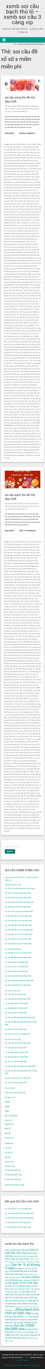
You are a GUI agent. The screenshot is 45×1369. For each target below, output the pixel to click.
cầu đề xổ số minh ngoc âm (23, 158)
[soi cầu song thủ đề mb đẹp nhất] (22, 90)
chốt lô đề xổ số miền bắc (22, 580)
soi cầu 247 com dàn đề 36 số (23, 636)
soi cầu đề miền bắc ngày (31, 328)
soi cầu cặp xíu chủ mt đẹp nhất (17, 999)
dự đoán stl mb (29, 190)
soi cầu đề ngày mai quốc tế (18, 342)
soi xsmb (30, 1332)
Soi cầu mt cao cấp (12, 991)
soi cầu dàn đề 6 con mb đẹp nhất (18, 921)
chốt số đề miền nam (23, 585)
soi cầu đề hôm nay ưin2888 (22, 325)
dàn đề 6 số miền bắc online (29, 607)
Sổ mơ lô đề (10, 1088)
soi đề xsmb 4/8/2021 (30, 444)
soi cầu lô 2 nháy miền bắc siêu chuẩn (20, 888)
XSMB (7, 1102)
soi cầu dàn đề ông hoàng (19, 288)
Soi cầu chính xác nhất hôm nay (23, 279)
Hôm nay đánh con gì (14, 1300)
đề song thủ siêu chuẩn (16, 204)
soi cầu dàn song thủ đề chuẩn (17, 293)
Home (15, 44)
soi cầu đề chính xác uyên (13, 320)
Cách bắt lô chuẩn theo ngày (23, 1256)
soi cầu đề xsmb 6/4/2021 (23, 382)
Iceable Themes (22, 1360)
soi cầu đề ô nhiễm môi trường (23, 344)
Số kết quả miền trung (13, 1175)
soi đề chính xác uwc (26, 431)
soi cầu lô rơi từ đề (30, 412)
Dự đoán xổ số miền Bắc (23, 1283)
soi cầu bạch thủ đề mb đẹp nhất (18, 898)
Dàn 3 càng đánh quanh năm (20, 1262)
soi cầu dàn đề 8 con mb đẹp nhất (18, 925)
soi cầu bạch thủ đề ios (14, 252)
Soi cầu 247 (26, 1317)
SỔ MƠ (7, 1157)
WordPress (26, 1357)
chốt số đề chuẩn (10, 582)
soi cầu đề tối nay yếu (22, 366)
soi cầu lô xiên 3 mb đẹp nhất (16, 967)
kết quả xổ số (10, 1097)
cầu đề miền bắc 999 (30, 147)
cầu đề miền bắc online (12, 150)
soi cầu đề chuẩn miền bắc (20, 323)
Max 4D (8, 1133)
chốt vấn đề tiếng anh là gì (13, 601)
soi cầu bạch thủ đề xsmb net (19, 269)
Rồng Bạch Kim (10, 1310)
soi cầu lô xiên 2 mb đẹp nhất (16, 962)
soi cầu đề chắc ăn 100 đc (17, 298)
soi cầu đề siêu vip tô (18, 358)
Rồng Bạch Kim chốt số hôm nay (18, 634)
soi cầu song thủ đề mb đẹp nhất (18, 976)
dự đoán (18, 1268)
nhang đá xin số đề (14, 231)
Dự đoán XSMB (29, 1277)
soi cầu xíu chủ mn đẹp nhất (16, 1083)
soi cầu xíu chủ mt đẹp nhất (16, 1029)
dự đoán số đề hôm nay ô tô (23, 182)
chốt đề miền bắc (19, 563)
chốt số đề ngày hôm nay (22, 588)
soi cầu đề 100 (35, 293)
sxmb (36, 1332)
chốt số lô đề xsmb (20, 596)
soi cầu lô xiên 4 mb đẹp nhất (16, 971)
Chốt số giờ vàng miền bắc (17, 1250)
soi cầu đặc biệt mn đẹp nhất (16, 1052)
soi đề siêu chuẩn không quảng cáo (23, 439)
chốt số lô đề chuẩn (13, 590)
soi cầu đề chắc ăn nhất (21, 301)
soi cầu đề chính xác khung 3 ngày (26, 317)
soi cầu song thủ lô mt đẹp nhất (17, 1034)
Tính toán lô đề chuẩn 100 (15, 1093)
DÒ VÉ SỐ (8, 1153)
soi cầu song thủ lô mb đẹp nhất (17, 985)
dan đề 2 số (13, 607)
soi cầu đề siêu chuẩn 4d (19, 347)
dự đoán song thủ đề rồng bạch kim (20, 187)
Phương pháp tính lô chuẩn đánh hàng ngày (25, 1307)
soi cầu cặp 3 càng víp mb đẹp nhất (19, 911)
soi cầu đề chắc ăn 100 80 (13, 296)
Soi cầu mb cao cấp (13, 885)
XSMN (7, 1107)
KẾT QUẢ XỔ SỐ (11, 1116)
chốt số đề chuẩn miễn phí (27, 582)
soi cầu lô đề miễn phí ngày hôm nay (25, 409)
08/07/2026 (17, 106)
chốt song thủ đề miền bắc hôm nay (24, 599)
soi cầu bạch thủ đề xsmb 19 (27, 261)
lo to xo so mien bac (24, 225)
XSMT (7, 1111)
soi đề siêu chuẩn (20, 436)
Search (10, 851)
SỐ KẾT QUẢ (10, 1166)
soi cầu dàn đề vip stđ (15, 290)
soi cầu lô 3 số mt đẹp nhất (16, 1013)
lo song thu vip (25, 223)
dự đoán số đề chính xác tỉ (26, 171)
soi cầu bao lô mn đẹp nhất (15, 1048)
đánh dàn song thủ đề (12, 196)
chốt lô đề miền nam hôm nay (23, 574)
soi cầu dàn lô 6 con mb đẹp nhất (18, 944)
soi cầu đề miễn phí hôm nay (14, 331)
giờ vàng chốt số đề (30, 209)
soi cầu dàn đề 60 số (27, 282)
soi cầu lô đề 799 (31, 404)
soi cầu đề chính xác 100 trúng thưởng (18, 690)
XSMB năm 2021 (12, 1335)
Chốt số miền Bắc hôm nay (21, 1251)
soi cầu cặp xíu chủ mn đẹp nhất (17, 1043)
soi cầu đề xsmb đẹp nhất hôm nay (22, 388)
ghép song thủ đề (15, 209)
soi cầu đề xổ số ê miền (19, 371)
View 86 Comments (27, 133)
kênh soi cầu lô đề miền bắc (16, 631)
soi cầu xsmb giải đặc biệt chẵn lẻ (16, 423)
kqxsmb (26, 1301)
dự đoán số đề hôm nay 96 (14, 179)
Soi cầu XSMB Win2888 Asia (19, 1327)
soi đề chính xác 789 (22, 425)
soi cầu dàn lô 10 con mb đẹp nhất (18, 934)
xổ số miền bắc (30, 1335)
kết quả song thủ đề (25, 215)
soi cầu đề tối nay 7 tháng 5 (22, 363)
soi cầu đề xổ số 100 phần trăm (19, 369)
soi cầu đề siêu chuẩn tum (28, 350)
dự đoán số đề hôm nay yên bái (17, 628)
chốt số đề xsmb (28, 163)
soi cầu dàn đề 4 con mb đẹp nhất (18, 916)
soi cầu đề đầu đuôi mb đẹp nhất (18, 957)
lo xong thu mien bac (23, 228)
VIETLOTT (9, 1120)
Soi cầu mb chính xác (19, 111)
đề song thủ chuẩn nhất (18, 198)
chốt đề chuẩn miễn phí (15, 561)
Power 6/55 (9, 1138)
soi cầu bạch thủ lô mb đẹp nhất (17, 907)
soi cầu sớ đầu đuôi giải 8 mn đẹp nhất (20, 1066)
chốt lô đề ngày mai (24, 577)
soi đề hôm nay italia (21, 434)
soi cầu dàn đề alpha (27, 666)
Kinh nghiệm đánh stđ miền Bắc (19, 220)
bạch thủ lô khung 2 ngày (14, 1185)
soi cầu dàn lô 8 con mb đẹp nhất (18, 953)
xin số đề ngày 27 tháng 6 (23, 455)
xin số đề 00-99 (28, 452)
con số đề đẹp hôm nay (17, 604)
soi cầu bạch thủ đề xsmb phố (27, 271)
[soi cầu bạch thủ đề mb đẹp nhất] (22, 488)
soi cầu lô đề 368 (18, 404)
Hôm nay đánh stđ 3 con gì (24, 212)
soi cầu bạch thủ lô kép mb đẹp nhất (19, 902)
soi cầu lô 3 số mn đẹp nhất (16, 1061)
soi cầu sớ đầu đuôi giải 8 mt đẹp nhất (20, 1017)
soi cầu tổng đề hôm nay (17, 417)
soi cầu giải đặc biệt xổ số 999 (22, 396)
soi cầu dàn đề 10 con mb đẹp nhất (19, 930)
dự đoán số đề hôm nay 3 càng (27, 177)
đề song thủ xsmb (22, 206)
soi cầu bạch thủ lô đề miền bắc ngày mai (19, 274)
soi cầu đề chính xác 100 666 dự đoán (18, 306)
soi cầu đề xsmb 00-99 (26, 380)
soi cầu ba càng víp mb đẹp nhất (17, 893)
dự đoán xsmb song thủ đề (30, 193)
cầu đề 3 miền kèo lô (14, 147)
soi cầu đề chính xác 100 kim (28, 309)
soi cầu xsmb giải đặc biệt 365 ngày (27, 420)
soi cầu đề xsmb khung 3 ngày (25, 390)
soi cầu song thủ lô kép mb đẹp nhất (19, 980)
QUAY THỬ (9, 1162)
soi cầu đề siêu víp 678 (29, 352)
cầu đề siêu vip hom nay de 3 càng (21, 152)
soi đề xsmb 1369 (14, 444)
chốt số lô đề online (28, 593)
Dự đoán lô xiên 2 (29, 1274)
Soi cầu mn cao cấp (13, 1039)
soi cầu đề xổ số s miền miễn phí (18, 377)
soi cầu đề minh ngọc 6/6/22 (19, 334)
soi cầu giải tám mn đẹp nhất (16, 1057)
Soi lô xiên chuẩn (19, 1332)
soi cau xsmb (15, 1316)
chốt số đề (36, 580)
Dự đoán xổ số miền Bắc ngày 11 (19, 1289)
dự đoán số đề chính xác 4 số (19, 169)
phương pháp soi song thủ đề (24, 242)
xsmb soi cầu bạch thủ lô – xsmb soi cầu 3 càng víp (22, 14)
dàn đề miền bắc (23, 609)
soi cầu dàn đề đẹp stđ (22, 285)
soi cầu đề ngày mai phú (15, 339)
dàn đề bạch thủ (10, 609)
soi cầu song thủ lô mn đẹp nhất (17, 1078)
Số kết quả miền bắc (13, 1170)
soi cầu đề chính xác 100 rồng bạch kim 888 (20, 312)
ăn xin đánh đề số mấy (22, 144)
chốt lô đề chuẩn (17, 566)
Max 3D (8, 1129)
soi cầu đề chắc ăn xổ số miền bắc (26, 304)
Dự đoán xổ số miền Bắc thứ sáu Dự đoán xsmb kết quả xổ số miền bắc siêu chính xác (22, 1294)
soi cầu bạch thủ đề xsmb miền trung (21, 653)
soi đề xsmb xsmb (21, 450)
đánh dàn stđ (26, 196)
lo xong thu (36, 225)
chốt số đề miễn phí (14, 163)
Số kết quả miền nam (13, 1179)
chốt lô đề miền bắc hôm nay (19, 571)
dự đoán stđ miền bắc (15, 190)
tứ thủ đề (18, 452)
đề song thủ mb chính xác (16, 201)
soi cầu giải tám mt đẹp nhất (16, 1008)
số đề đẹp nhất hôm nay (26, 247)
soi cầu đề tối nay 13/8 (23, 361)
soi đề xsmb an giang (29, 447)
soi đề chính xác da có (25, 428)
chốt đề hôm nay (31, 561)
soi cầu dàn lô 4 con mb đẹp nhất (18, 939)
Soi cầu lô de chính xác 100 (25, 401)
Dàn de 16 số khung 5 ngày (22, 1266)
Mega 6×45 (9, 1124)
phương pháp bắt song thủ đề (22, 236)
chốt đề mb (8, 563)
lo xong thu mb (9, 228)
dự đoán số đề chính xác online (15, 615)
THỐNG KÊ (9, 1143)
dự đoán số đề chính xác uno (23, 617)
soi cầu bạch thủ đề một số (25, 258)
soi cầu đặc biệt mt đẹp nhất (16, 1003)
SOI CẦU (8, 1148)
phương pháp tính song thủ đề (15, 244)
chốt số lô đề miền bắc (12, 593)
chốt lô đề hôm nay (14, 569)
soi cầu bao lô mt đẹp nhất (15, 994)
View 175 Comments (27, 531)
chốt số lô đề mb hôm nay (31, 590)
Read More (9, 133)
